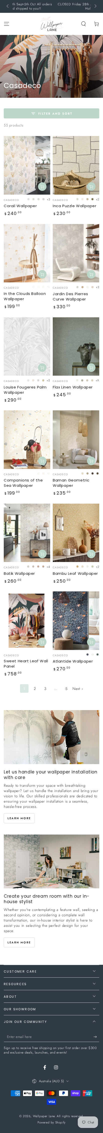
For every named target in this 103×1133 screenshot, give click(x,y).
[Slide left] (8, 6)
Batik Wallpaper (19, 573)
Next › (77, 688)
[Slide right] (95, 6)
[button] (83, 24)
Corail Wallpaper (20, 205)
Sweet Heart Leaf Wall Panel (26, 663)
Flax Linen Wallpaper (73, 387)
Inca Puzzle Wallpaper (74, 205)
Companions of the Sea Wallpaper (23, 482)
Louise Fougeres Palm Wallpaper (25, 389)
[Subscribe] (96, 1036)
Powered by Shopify (52, 1122)
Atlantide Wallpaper (73, 661)
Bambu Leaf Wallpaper (75, 573)
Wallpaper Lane (44, 1116)
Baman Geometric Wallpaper (71, 482)
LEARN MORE (19, 818)
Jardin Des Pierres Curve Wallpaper (70, 296)
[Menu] (6, 24)
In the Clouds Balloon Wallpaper (25, 296)
